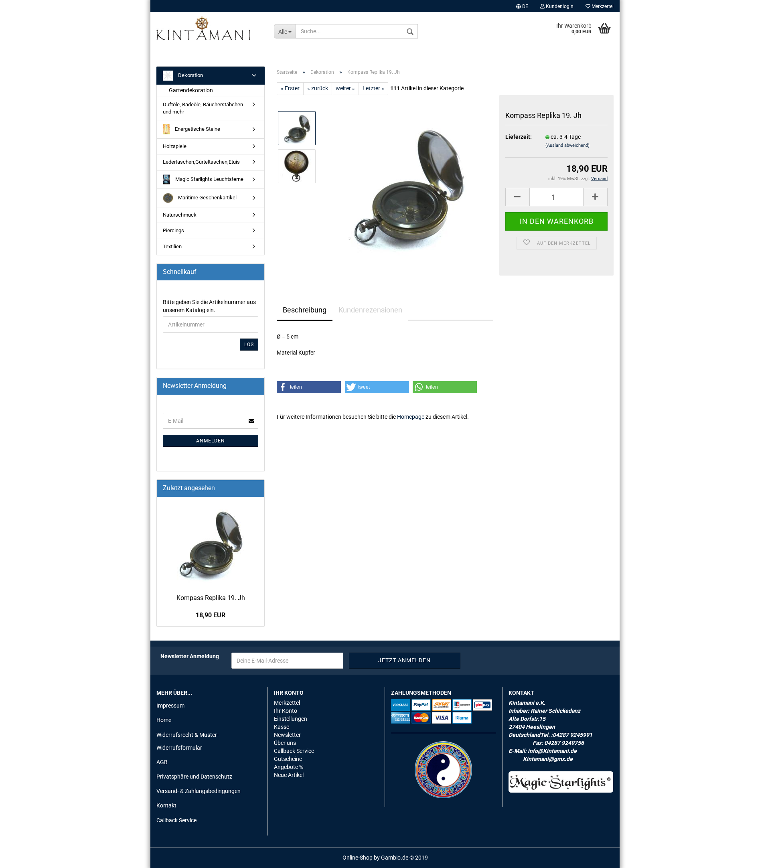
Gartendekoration (191, 90)
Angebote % (288, 767)
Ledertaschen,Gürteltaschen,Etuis (201, 162)
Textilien (172, 246)
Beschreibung (304, 310)
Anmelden (210, 441)
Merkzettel (602, 6)
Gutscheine (288, 759)
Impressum (170, 705)
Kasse (281, 727)
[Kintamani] (209, 28)
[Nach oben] (748, 856)
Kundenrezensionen (370, 310)
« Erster (290, 88)
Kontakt (166, 805)
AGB (162, 762)
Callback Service (176, 820)
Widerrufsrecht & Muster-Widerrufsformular (187, 741)
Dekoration (190, 75)
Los (249, 344)
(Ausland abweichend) (567, 145)
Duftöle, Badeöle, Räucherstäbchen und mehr (203, 108)
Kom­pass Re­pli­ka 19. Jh (210, 598)
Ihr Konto (285, 711)
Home (163, 720)
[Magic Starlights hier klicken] (561, 782)
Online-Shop (357, 857)
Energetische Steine (197, 129)
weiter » (345, 88)
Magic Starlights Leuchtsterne (208, 179)
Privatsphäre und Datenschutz (194, 776)
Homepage (410, 417)
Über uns (285, 743)
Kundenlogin (559, 6)
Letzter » (373, 88)
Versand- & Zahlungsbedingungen (198, 791)
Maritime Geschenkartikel (207, 198)
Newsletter (287, 735)
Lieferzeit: (518, 137)
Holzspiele (174, 146)
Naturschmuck (180, 215)
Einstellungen (290, 719)
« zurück (317, 88)
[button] (309, 387)
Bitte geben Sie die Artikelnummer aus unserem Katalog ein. (209, 306)
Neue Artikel (289, 775)
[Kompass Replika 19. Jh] (408, 185)
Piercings (173, 230)
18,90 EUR (210, 615)
